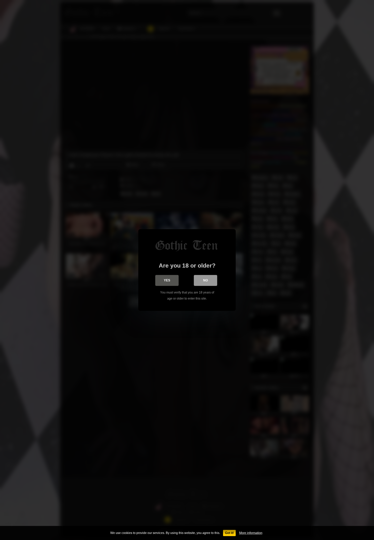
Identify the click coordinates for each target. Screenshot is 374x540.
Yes (167, 280)
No (205, 280)
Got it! (229, 533)
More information (250, 533)
